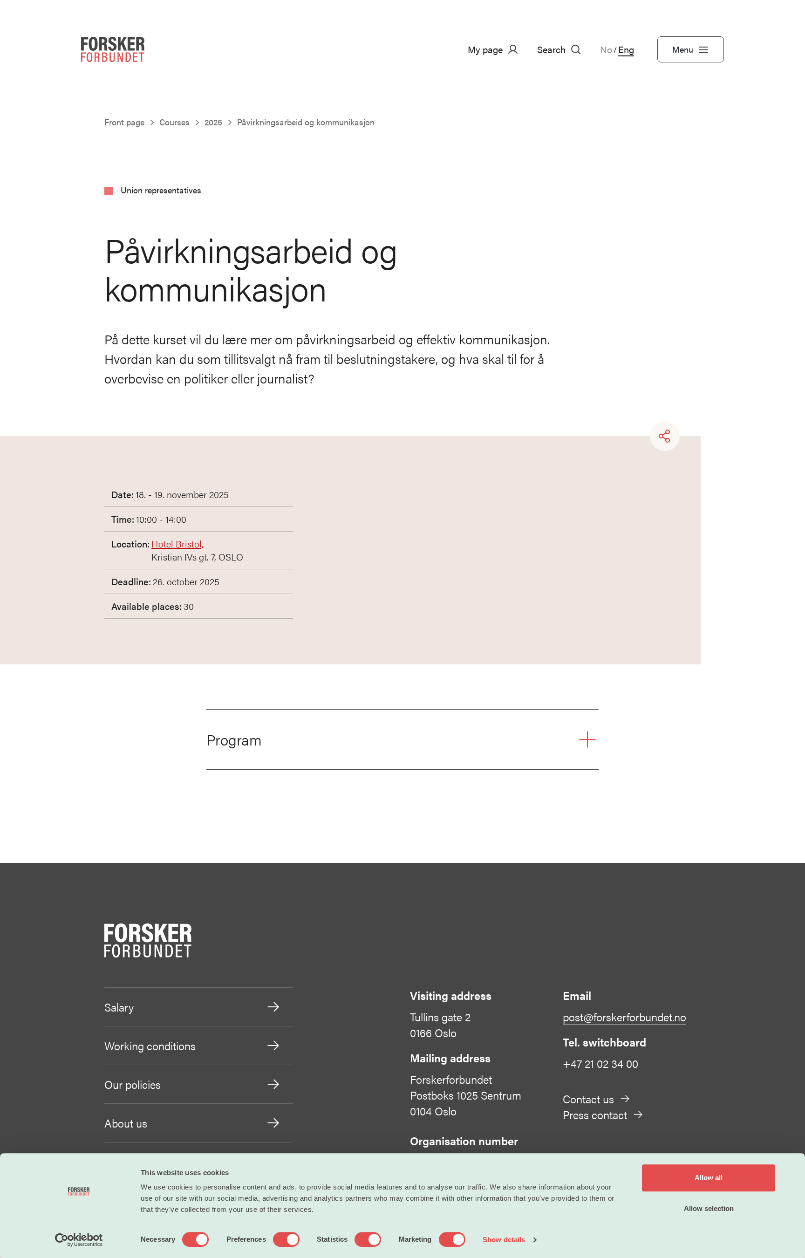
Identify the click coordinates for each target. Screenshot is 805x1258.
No (606, 49)
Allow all (709, 1178)
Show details (504, 1240)
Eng (626, 49)
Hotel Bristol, (177, 543)
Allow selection (709, 1208)
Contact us (588, 1099)
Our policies (132, 1084)
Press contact (595, 1114)
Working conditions (150, 1045)
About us (125, 1123)
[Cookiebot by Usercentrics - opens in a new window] (79, 1240)
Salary (119, 1007)
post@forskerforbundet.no (624, 1017)
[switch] (286, 1239)
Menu (682, 49)
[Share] (665, 436)
